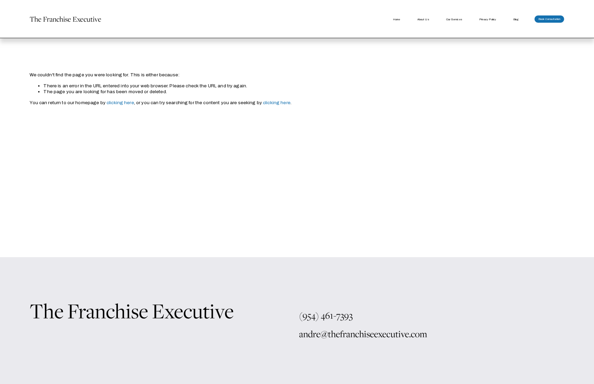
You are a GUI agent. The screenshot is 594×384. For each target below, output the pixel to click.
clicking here (120, 102)
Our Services (454, 19)
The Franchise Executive (65, 19)
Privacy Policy (487, 19)
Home (396, 19)
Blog (516, 19)
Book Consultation (549, 19)
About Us (423, 19)
